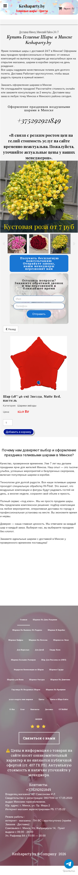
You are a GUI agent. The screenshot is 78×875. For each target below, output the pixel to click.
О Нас (12, 709)
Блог (22, 709)
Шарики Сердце (56, 670)
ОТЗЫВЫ (63, 709)
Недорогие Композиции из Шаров (29, 670)
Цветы (41, 699)
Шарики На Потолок (38, 640)
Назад (11, 329)
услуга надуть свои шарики (21, 699)
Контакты (34, 709)
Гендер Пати (55, 650)
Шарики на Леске (61, 640)
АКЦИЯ (38, 719)
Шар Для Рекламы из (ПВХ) (53, 660)
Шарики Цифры (15, 640)
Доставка (49, 709)
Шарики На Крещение (56, 690)
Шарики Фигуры (37, 680)
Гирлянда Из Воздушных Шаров (26, 690)
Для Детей (39, 650)
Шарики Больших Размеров (23, 660)
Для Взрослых (23, 650)
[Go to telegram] (69, 864)
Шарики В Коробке (56, 630)
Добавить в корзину (18, 432)
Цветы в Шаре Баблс (59, 699)
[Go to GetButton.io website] (69, 871)
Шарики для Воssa (15, 680)
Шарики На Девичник (60, 680)
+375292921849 (39, 120)
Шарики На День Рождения (45, 620)
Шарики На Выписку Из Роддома (27, 630)
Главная (23, 620)
